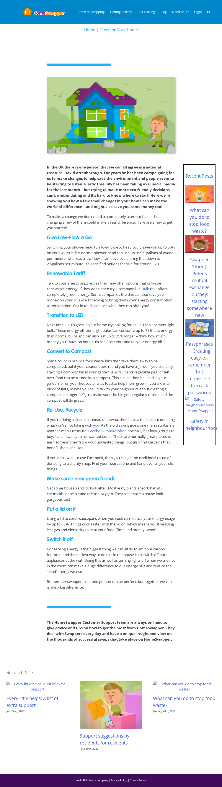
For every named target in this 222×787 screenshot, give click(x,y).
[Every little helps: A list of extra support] (38, 686)
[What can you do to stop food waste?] (199, 194)
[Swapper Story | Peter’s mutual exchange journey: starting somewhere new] (199, 244)
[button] (208, 12)
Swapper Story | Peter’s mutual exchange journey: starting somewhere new (199, 287)
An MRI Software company (92, 780)
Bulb (145, 288)
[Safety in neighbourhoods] (199, 406)
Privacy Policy (119, 780)
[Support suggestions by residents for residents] (111, 704)
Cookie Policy (138, 780)
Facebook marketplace (107, 430)
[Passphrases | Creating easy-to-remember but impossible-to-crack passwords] (199, 328)
